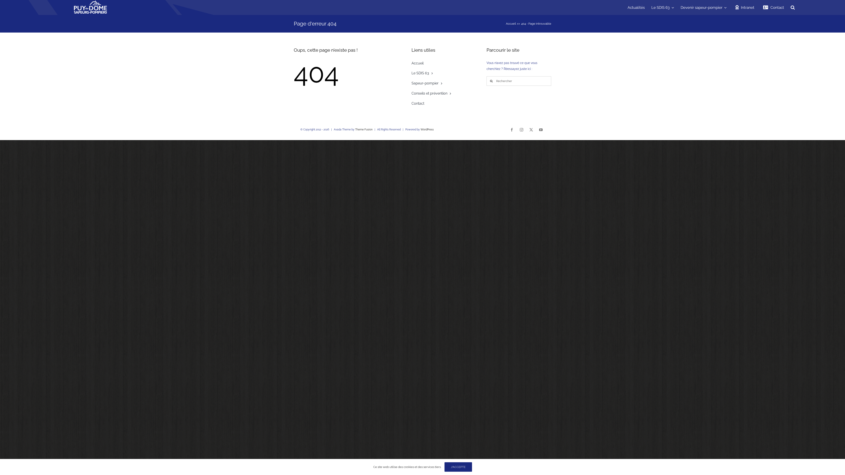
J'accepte (458, 467)
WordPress (427, 129)
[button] (793, 7)
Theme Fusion (364, 129)
